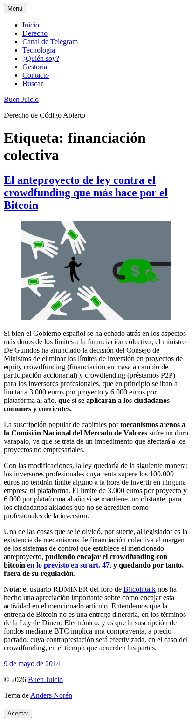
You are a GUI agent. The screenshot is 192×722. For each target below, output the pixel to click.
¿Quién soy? (40, 58)
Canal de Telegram (50, 42)
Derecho (35, 33)
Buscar (32, 83)
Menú (14, 8)
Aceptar (17, 713)
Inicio (30, 25)
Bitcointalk (139, 589)
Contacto (35, 75)
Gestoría (34, 67)
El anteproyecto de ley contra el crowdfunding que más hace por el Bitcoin (86, 192)
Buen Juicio (21, 99)
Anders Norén (51, 695)
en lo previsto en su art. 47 (68, 565)
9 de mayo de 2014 (32, 664)
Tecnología (38, 50)
